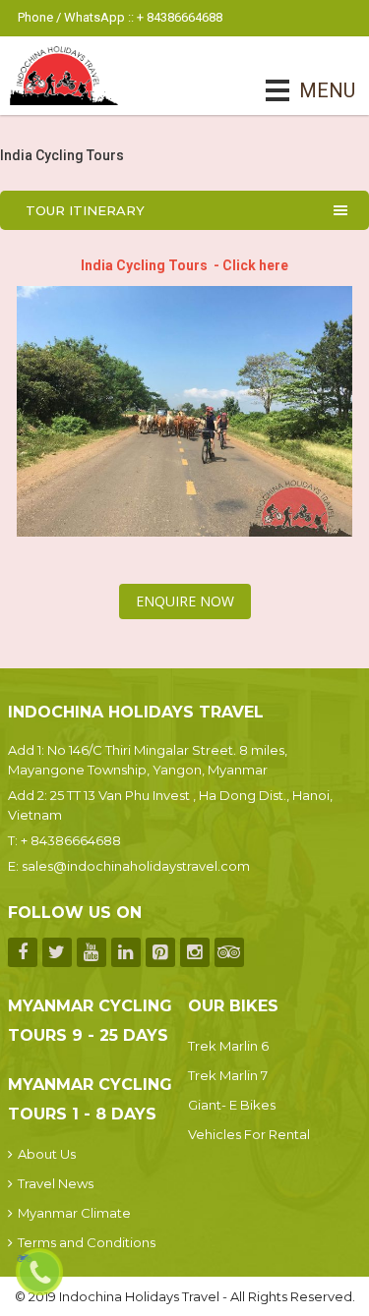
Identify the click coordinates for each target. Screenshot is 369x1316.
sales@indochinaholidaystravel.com (136, 866)
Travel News (55, 1183)
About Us (47, 1154)
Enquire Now (185, 601)
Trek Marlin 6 (228, 1046)
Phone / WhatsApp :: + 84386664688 (120, 17)
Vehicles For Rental (249, 1134)
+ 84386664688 (71, 840)
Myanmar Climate (74, 1213)
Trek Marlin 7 (228, 1075)
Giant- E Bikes (232, 1105)
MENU (299, 90)
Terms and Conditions (86, 1242)
